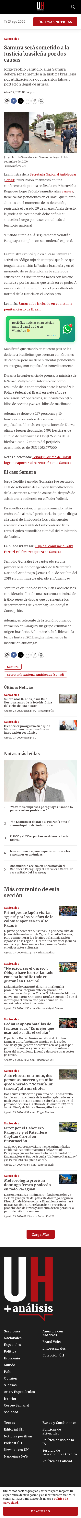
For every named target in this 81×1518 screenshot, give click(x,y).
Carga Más (41, 1235)
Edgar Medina (46, 952)
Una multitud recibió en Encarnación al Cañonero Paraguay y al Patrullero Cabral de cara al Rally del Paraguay (41, 869)
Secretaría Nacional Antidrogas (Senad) (35, 674)
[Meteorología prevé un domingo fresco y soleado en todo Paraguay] (68, 1179)
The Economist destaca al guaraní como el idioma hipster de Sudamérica (40, 823)
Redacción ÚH (46, 710)
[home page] (40, 7)
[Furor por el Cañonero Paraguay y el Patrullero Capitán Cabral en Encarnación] (68, 1127)
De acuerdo (40, 1511)
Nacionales (11, 39)
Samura (67, 191)
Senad (9, 180)
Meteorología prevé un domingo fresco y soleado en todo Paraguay (27, 1184)
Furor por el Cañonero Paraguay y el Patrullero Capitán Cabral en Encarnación (25, 1134)
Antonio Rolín (46, 1164)
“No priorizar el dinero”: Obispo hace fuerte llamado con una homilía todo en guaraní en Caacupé (28, 974)
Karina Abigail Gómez (50, 1008)
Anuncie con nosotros (52, 1333)
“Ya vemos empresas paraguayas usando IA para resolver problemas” (41, 808)
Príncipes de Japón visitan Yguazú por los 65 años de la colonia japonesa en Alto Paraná (28, 919)
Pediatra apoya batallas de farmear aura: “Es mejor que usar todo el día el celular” (29, 1028)
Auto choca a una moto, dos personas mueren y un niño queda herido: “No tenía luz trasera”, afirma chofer (28, 1082)
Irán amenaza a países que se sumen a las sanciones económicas (40, 853)
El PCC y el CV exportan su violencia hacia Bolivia (39, 838)
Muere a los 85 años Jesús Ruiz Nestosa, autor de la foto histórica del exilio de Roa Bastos (28, 702)
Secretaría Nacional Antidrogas (53, 174)
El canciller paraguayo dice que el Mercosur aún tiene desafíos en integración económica (27, 729)
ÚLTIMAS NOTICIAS (55, 22)
